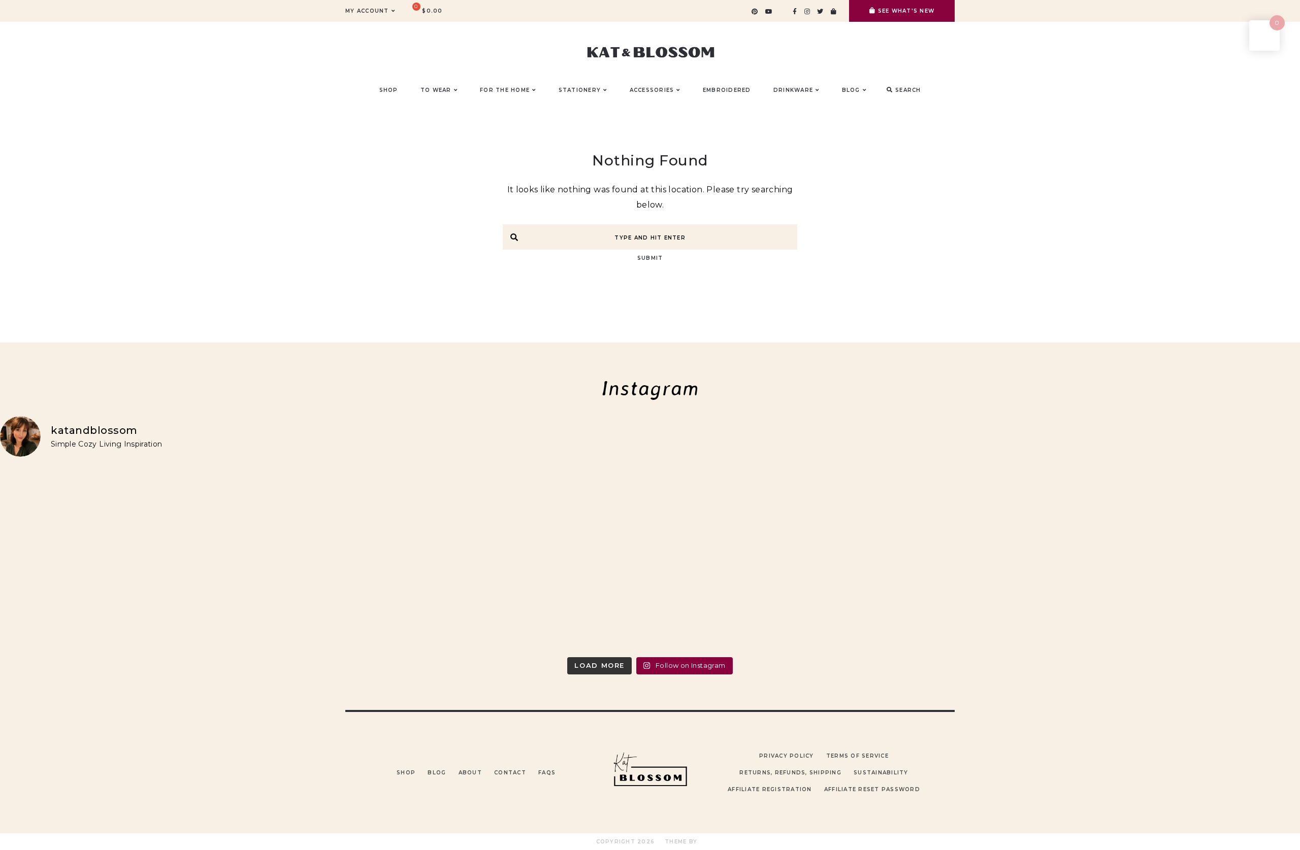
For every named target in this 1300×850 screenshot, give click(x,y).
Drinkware (793, 90)
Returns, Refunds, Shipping (790, 772)
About (470, 772)
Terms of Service (857, 756)
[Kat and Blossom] (650, 805)
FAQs (547, 772)
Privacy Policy (786, 756)
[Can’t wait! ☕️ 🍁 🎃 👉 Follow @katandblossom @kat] (487, 559)
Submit (650, 258)
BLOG (851, 90)
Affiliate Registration (770, 789)
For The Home (505, 90)
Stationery (580, 90)
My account (367, 11)
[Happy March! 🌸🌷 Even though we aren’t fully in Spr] (813, 559)
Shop (406, 772)
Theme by (682, 841)
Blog (437, 772)
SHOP (388, 90)
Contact (510, 772)
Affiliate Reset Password (872, 789)
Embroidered (727, 90)
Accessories (652, 90)
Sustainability (881, 772)
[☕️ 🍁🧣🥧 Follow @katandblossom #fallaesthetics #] (160, 559)
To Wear (435, 90)
